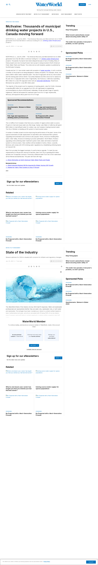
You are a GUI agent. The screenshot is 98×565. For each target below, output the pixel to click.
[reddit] (36, 51)
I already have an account (34, 349)
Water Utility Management (41, 14)
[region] (49, 562)
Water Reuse (55, 14)
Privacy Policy (47, 561)
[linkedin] (31, 51)
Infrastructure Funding (12, 21)
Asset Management (66, 14)
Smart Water (78, 14)
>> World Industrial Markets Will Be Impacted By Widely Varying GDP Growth (29, 165)
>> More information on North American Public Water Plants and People (28, 160)
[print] (61, 51)
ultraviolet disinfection (43, 81)
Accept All (91, 562)
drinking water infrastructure (52, 40)
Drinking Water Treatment (24, 14)
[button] (7, 4)
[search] (10, 4)
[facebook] (29, 51)
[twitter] (34, 51)
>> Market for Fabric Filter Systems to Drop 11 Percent (22, 167)
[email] (39, 51)
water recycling (45, 70)
